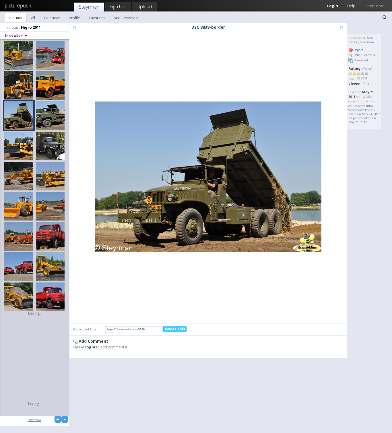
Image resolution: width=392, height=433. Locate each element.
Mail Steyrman (126, 17)
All (33, 17)
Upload (144, 6)
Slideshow (34, 420)
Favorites (96, 17)
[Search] (384, 17)
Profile (74, 17)
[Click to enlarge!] (208, 177)
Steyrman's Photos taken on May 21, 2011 (364, 112)
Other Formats (364, 55)
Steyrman (89, 6)
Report (358, 50)
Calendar (52, 17)
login (90, 347)
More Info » (366, 106)
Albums (15, 17)
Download (360, 60)
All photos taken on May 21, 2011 (362, 120)
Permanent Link (84, 329)
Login (332, 5)
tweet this (175, 328)
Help (351, 5)
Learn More (374, 5)
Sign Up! (118, 6)
